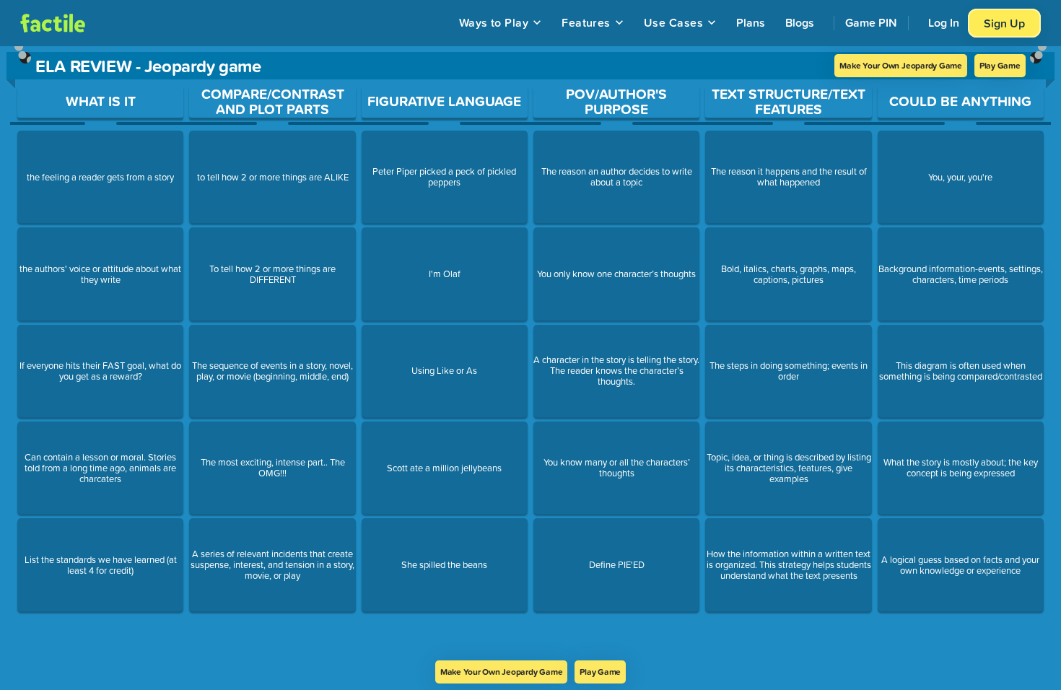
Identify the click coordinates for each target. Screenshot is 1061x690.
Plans (750, 22)
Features (586, 22)
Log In (943, 22)
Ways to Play (494, 22)
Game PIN (871, 22)
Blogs (799, 22)
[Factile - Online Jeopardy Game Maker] (52, 23)
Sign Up (1004, 23)
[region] (530, 353)
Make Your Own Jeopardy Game (900, 65)
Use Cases (673, 22)
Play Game (1000, 65)
